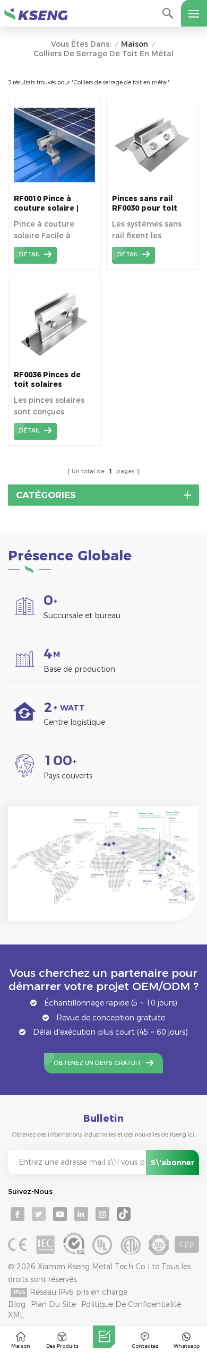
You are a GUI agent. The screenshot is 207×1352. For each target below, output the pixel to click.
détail (29, 254)
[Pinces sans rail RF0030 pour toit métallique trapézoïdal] (152, 185)
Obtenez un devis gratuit (97, 1063)
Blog (16, 1304)
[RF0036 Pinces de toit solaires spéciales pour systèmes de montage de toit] (54, 362)
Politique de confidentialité (131, 1304)
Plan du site (53, 1304)
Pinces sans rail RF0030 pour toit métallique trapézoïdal (144, 203)
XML (16, 1315)
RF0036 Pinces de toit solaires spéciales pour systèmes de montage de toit (47, 379)
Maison (134, 44)
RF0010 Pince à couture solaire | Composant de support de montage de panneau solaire (46, 203)
